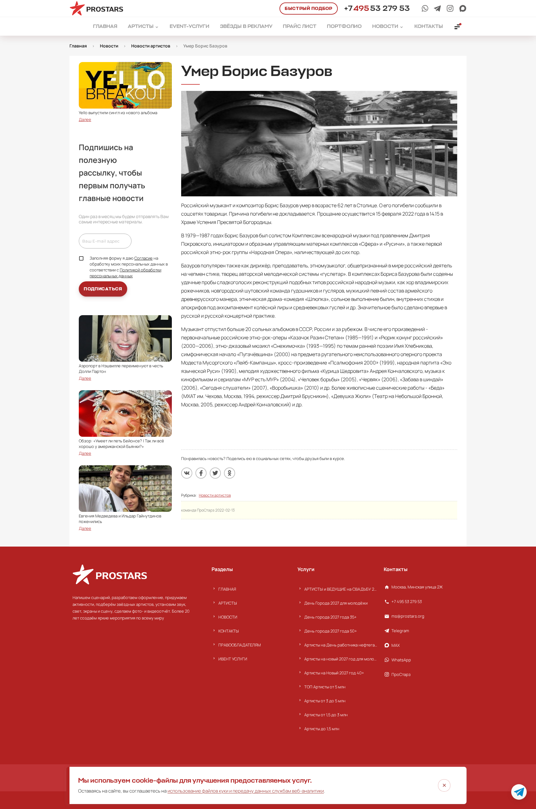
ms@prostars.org (407, 616)
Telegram (400, 630)
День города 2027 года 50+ (330, 631)
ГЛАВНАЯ (227, 589)
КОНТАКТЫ (228, 631)
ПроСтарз (401, 674)
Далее (85, 119)
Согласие (143, 258)
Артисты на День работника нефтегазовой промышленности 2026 (340, 645)
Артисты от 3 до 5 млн (325, 701)
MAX (395, 645)
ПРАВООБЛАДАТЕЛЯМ (239, 645)
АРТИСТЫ (227, 603)
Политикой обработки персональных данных (125, 273)
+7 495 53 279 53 (406, 601)
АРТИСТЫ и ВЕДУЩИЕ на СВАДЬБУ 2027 (340, 589)
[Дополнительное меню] (458, 26)
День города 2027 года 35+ (330, 617)
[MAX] (463, 8)
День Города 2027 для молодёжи (336, 603)
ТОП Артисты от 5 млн (325, 687)
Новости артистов (215, 495)
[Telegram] (437, 8)
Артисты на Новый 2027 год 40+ (334, 673)
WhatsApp (401, 660)
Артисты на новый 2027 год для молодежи (340, 659)
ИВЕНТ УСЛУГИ (232, 659)
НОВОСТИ (227, 617)
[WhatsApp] (425, 8)
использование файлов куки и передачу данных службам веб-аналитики (246, 791)
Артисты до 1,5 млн (321, 728)
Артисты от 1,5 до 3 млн (326, 714)
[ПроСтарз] (450, 8)
